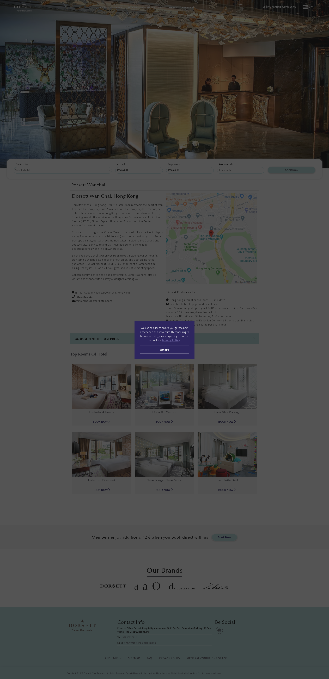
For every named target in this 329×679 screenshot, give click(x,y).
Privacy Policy (171, 340)
